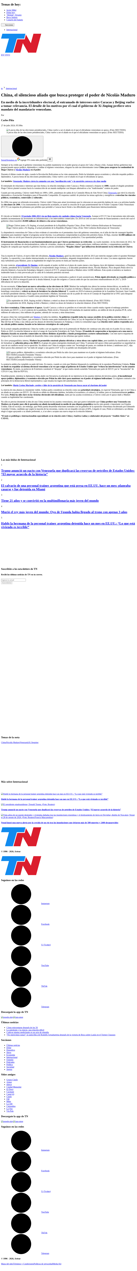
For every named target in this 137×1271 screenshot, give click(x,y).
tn (2, 88)
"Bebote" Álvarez (14, 15)
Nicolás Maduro (13, 742)
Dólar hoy (10, 12)
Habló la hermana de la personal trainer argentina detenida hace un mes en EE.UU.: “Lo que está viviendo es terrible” (54, 799)
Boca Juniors (11, 17)
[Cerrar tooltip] (50, 159)
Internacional (11, 30)
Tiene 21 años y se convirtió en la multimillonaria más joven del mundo (50, 500)
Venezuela (112, 193)
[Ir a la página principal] (21, 52)
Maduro (37, 317)
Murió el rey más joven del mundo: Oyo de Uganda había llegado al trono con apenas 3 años (64, 512)
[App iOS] (18, 1017)
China (3, 742)
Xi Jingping (33, 742)
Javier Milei (11, 10)
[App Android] (7, 1017)
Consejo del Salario (14, 20)
